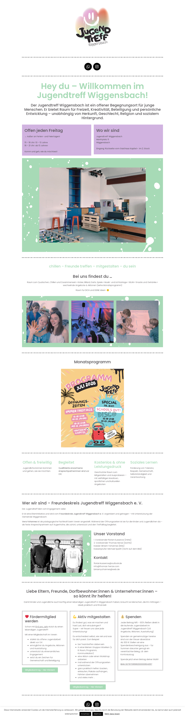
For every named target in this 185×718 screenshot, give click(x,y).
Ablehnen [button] (97, 714)
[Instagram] (97, 66)
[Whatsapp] (88, 66)
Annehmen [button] (85, 714)
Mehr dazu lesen (112, 714)
